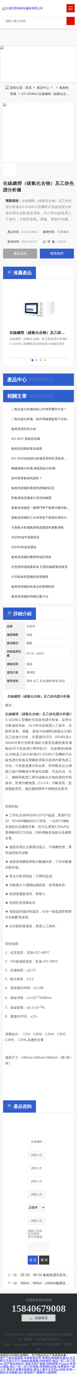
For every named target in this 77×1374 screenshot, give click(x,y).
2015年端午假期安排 (25, 537)
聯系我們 (56, 253)
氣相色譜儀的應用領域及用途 (31, 557)
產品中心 (43, 87)
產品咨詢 (20, 253)
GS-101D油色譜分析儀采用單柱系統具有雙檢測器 (40, 458)
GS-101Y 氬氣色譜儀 (25, 438)
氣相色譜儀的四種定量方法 (29, 596)
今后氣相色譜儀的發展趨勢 (29, 576)
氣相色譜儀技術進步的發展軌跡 (32, 586)
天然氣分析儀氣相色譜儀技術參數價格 (37, 527)
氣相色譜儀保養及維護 (26, 448)
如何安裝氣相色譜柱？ (26, 478)
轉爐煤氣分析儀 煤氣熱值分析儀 (33, 468)
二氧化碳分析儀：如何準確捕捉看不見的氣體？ (40, 419)
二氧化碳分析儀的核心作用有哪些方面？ (39, 409)
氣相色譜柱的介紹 (23, 429)
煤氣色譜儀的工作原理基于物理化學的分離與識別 (40, 517)
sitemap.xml (21, 1344)
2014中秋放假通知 (23, 547)
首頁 (28, 87)
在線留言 (41, 1318)
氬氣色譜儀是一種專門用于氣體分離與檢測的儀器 (40, 507)
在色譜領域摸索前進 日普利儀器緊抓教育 (39, 567)
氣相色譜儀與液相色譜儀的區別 (32, 488)
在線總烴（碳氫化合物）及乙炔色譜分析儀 (38, 333)
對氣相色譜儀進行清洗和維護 (31, 498)
